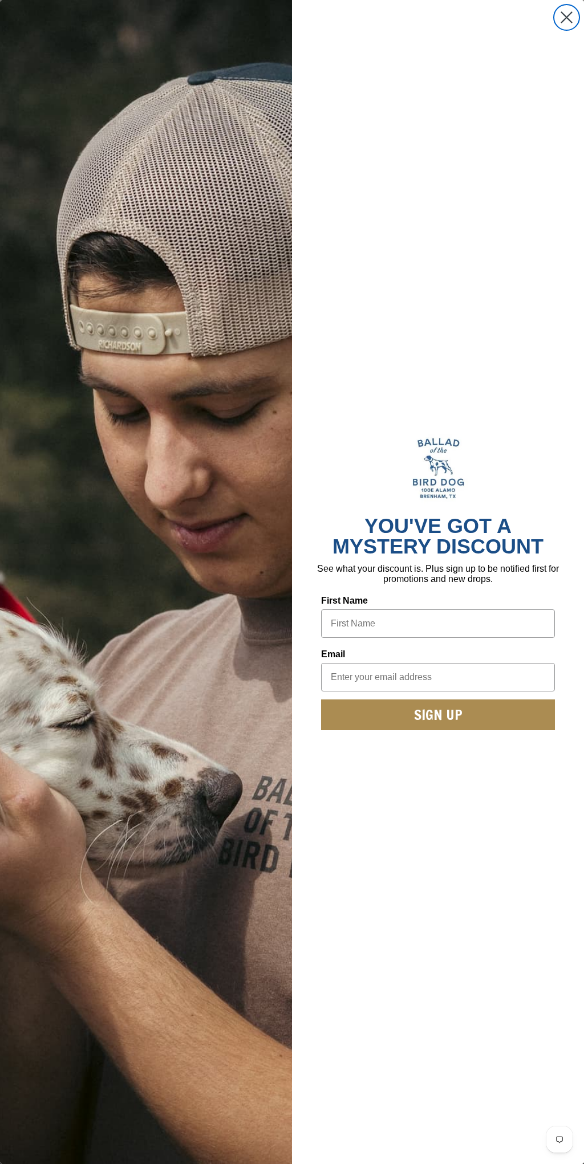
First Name (344, 600)
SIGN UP (438, 715)
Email (333, 654)
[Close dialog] (566, 17)
